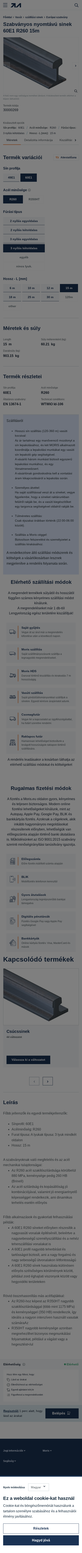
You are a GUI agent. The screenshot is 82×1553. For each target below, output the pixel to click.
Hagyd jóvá (41, 1540)
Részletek (41, 1528)
